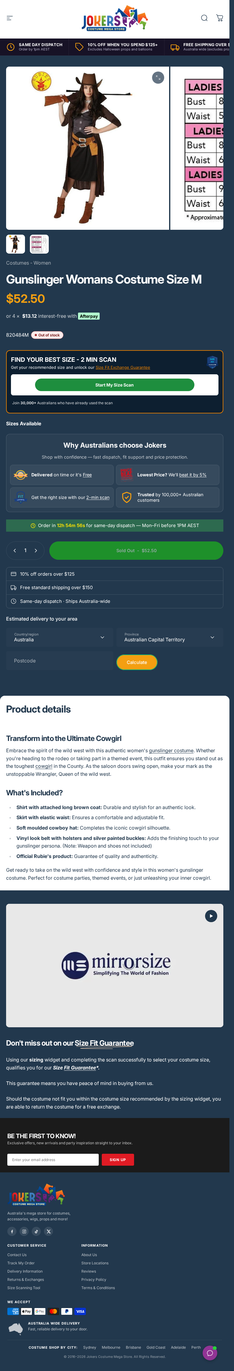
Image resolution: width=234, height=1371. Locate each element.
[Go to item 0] (15, 244)
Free (87, 474)
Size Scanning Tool (23, 1287)
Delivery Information (25, 1271)
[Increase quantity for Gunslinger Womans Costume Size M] (37, 550)
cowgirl (43, 766)
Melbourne (111, 1347)
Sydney (89, 1347)
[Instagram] (24, 1231)
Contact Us (17, 1254)
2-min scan (97, 497)
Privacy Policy (93, 1279)
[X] (48, 1231)
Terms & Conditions (98, 1287)
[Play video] (114, 965)
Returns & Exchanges (25, 1279)
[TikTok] (36, 1231)
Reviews (88, 1271)
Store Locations (94, 1263)
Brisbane (133, 1347)
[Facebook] (11, 1231)
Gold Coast (156, 1347)
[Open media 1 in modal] (158, 77)
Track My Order (21, 1263)
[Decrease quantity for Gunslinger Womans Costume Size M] (13, 550)
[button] (211, 916)
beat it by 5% (193, 474)
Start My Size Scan (114, 384)
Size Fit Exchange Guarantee (123, 367)
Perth (196, 1347)
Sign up (118, 1159)
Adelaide (178, 1347)
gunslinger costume (171, 750)
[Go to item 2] (39, 244)
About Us (89, 1254)
